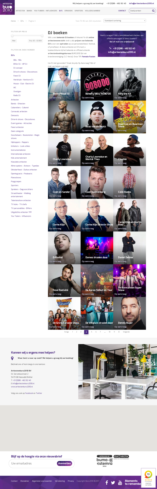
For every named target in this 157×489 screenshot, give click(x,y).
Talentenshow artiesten (21, 200)
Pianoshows (16, 177)
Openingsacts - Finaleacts (21, 173)
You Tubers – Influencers (45, 11)
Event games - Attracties (21, 123)
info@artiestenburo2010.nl (141, 3)
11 (114, 332)
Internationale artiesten (20, 154)
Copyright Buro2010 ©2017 (88, 481)
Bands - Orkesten (18, 103)
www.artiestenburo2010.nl (22, 386)
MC (14, 87)
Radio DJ (16, 95)
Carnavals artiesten (19, 111)
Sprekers (68, 11)
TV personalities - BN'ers (21, 208)
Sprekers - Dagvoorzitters (22, 189)
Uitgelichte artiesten (21, 212)
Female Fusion (88, 56)
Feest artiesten (17, 127)
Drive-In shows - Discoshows (25, 72)
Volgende (126, 332)
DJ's (22, 21)
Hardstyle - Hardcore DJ (23, 79)
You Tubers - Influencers (21, 216)
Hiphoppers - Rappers (20, 142)
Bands (29, 11)
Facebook (29, 393)
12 (119, 332)
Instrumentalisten (18, 150)
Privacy (71, 481)
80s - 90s (17, 60)
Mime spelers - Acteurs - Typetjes (25, 166)
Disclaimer (24, 481)
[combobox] (125, 20)
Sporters (79, 11)
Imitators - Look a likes (20, 146)
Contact (122, 11)
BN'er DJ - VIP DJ (20, 64)
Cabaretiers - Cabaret (20, 107)
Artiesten (20, 11)
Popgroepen (16, 181)
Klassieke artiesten (19, 162)
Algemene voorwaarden (42, 481)
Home (13, 21)
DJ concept (17, 68)
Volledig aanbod (92, 11)
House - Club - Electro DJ (23, 83)
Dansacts (15, 115)
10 (109, 332)
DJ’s (60, 11)
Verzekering (60, 481)
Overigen (17, 91)
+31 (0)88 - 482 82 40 (116, 3)
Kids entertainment (19, 158)
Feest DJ (17, 76)
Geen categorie (17, 131)
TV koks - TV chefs (19, 204)
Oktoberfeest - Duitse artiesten (24, 169)
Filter (13, 41)
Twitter (39, 393)
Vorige (66, 332)
